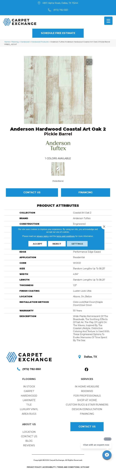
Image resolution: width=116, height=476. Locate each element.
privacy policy (43, 236)
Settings (77, 243)
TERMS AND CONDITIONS (68, 467)
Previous (6, 168)
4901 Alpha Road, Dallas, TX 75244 (60, 3)
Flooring (15, 42)
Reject (57, 243)
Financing (86, 192)
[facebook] (86, 369)
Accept (37, 243)
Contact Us (31, 192)
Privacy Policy (34, 467)
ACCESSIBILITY (49, 467)
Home (7, 42)
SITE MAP (85, 467)
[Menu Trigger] (108, 21)
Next (110, 168)
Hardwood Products (39, 42)
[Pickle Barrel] (58, 169)
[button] (58, 33)
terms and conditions (65, 236)
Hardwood (25, 42)
